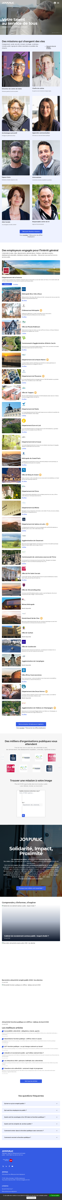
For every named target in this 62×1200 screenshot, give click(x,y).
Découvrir (7, 284)
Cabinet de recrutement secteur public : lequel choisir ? (26, 936)
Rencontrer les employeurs (9, 1191)
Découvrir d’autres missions (31, 231)
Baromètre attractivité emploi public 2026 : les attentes (22, 980)
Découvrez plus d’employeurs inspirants (31, 724)
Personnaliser (31, 1197)
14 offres (15, 284)
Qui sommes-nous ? (7, 1189)
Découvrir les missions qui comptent (15, 27)
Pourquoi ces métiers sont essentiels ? (31, 888)
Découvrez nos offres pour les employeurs (13, 1174)
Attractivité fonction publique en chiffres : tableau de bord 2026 (25, 1022)
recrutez (25, 235)
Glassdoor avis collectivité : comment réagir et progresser (23, 1068)
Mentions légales (21, 1180)
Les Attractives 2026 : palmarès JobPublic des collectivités (23, 1060)
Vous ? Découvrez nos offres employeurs (31, 728)
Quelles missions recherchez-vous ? (29, 791)
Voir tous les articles (31, 1081)
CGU (28, 1180)
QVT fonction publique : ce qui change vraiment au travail (23, 1046)
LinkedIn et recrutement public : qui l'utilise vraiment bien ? (24, 1053)
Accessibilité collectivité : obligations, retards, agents (21, 1031)
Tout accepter (55, 1195)
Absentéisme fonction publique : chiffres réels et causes (23, 1039)
